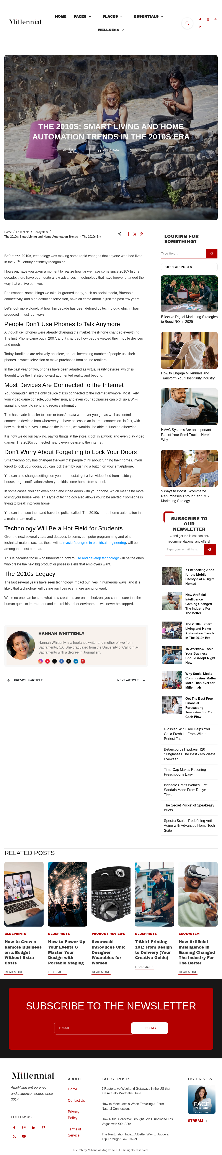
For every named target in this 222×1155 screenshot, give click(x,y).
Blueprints (15, 933)
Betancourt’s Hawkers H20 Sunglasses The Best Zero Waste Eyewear (189, 754)
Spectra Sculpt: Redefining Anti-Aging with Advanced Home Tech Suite (189, 825)
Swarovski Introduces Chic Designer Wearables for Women (109, 952)
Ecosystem (141, 150)
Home (8, 232)
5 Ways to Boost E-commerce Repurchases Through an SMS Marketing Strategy (185, 496)
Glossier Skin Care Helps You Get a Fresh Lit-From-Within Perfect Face (187, 734)
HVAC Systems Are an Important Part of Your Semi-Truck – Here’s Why (186, 434)
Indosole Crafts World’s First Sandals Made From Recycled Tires (187, 790)
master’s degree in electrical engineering (94, 543)
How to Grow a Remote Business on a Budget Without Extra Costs (23, 952)
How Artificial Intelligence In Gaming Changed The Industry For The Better (198, 604)
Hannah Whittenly (61, 633)
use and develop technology (97, 558)
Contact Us (76, 1100)
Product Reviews (108, 933)
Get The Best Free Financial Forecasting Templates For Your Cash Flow (200, 708)
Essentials (22, 232)
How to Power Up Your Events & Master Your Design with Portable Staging (66, 952)
